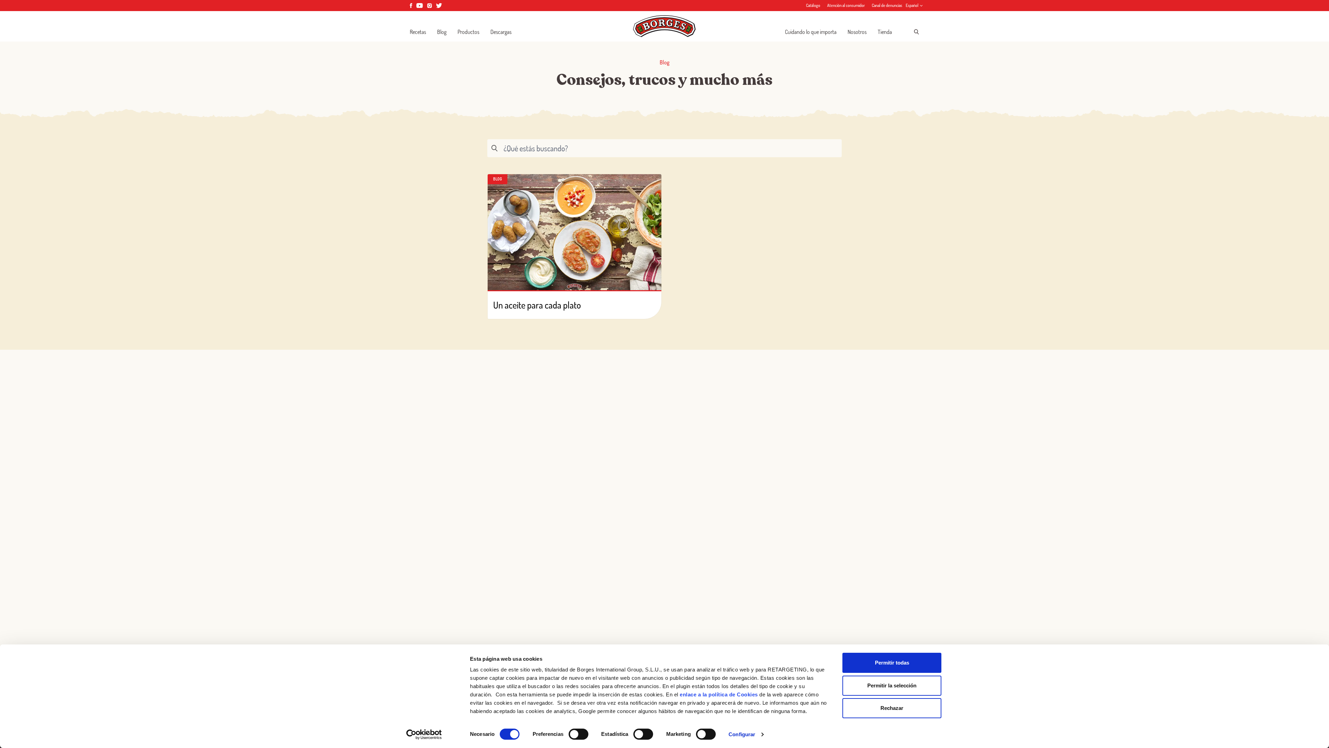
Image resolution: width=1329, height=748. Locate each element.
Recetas (418, 31)
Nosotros (857, 31)
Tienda (885, 31)
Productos (468, 31)
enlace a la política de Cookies (719, 694)
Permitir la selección (891, 685)
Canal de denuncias (887, 5)
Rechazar (891, 708)
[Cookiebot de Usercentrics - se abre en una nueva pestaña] (424, 734)
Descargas (501, 31)
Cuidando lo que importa (811, 31)
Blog (441, 31)
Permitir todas (892, 663)
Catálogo (813, 5)
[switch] (578, 734)
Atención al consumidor (846, 5)
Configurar (742, 734)
